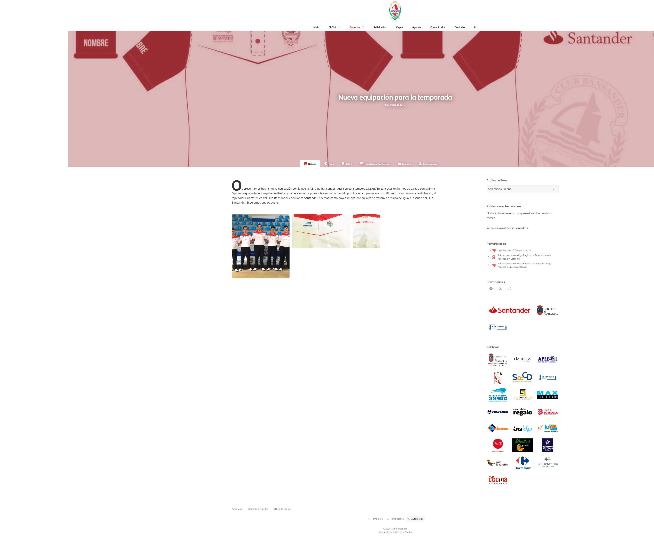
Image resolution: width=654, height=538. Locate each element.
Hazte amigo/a (430, 163)
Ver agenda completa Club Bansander (506, 228)
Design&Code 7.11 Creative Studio (395, 532)
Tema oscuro (397, 519)
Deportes (355, 27)
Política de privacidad (257, 509)
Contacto (460, 27)
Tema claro (377, 519)
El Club (332, 27)
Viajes (399, 27)
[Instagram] (509, 288)
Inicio (316, 27)
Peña (331, 163)
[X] (500, 288)
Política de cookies (281, 509)
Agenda (416, 27)
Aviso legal (237, 509)
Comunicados (437, 27)
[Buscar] (475, 27)
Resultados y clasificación (377, 163)
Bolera (349, 163)
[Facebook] (491, 288)
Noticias (312, 163)
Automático (417, 519)
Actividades (379, 27)
